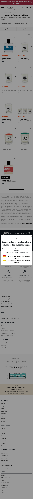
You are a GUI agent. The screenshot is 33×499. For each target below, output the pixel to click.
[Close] (31, 236)
